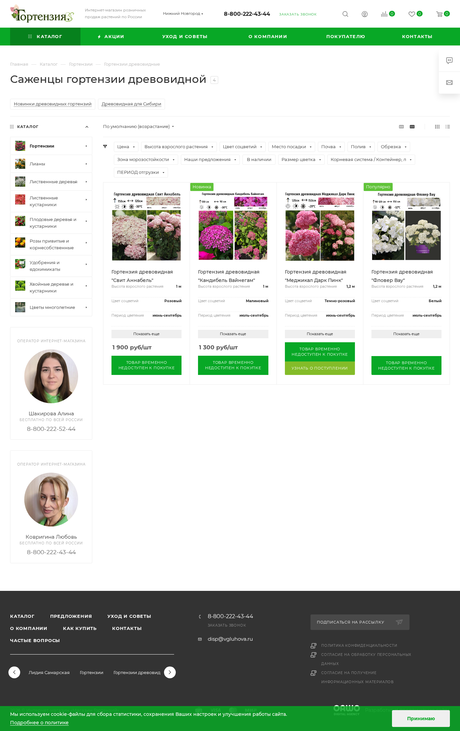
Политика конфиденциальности (359, 645)
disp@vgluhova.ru (230, 639)
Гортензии (91, 672)
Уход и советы (129, 616)
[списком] (447, 126)
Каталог (22, 616)
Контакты (126, 628)
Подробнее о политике (39, 723)
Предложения (71, 616)
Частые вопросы (35, 640)
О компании (28, 628)
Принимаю (421, 719)
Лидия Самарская (49, 672)
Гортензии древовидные (141, 672)
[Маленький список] (401, 126)
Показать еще (146, 333)
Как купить (80, 628)
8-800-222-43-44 (247, 14)
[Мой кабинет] (365, 15)
